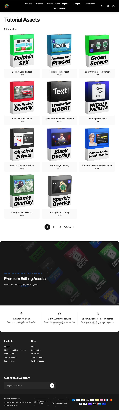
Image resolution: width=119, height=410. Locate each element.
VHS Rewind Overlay (22, 118)
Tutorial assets (10, 357)
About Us (35, 354)
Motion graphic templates (15, 350)
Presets (7, 346)
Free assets (9, 354)
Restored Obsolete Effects (22, 165)
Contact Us (35, 350)
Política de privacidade (11, 402)
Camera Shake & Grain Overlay (97, 165)
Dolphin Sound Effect (22, 72)
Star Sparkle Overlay (59, 212)
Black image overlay (59, 165)
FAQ (33, 346)
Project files (9, 361)
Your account (36, 357)
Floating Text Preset (59, 72)
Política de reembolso (11, 405)
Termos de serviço (25, 402)
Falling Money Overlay (22, 212)
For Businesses (37, 361)
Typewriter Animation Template (59, 118)
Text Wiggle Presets (97, 118)
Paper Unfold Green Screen (97, 72)
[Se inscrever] (52, 385)
